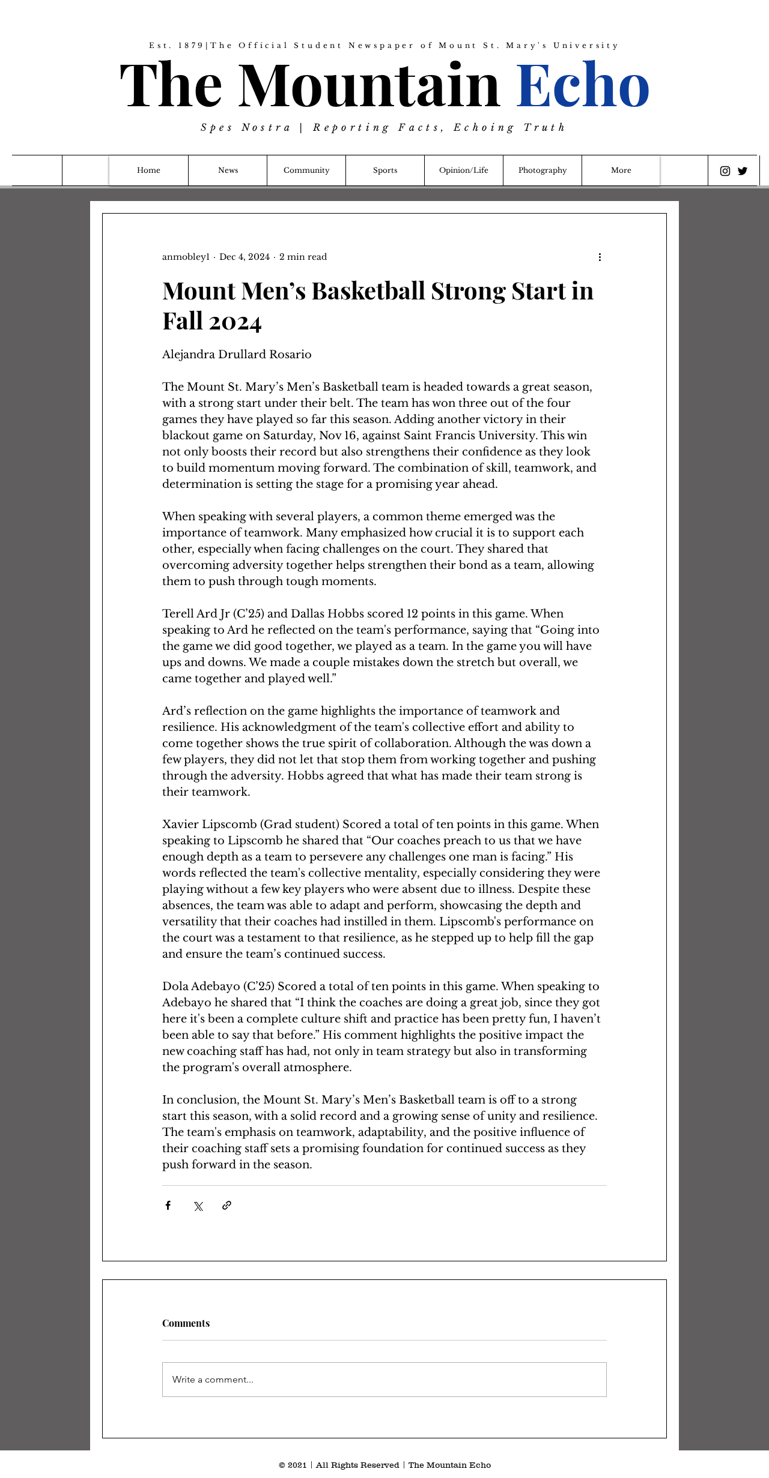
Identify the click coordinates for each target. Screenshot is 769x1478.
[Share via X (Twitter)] (197, 1205)
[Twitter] (742, 171)
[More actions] (599, 257)
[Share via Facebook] (168, 1205)
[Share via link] (227, 1205)
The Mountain (385, 82)
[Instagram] (725, 171)
